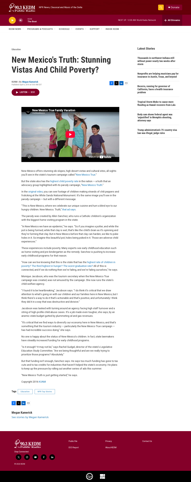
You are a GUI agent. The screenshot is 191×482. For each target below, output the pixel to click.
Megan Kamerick (30, 81)
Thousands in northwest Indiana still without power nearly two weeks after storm (156, 61)
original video (35, 191)
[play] (12, 20)
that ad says (69, 209)
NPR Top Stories (45, 391)
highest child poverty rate (64, 181)
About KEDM (110, 447)
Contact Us (147, 441)
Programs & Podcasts (40, 29)
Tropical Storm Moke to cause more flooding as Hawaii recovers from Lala (156, 103)
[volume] (20, 20)
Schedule (64, 29)
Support (95, 29)
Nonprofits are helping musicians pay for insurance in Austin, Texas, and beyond (158, 75)
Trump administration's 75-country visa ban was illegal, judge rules (157, 131)
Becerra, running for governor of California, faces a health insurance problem (155, 89)
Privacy (108, 441)
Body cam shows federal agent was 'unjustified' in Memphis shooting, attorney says (154, 117)
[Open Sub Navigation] (23, 29)
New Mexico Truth (92, 185)
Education (16, 49)
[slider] (25, 20)
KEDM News (15, 29)
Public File (73, 441)
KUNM (42, 381)
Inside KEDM (112, 29)
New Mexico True (85, 174)
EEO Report (74, 447)
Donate (175, 7)
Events (80, 29)
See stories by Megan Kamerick (30, 417)
